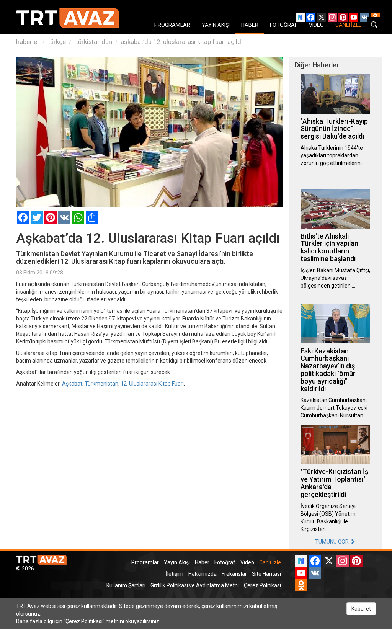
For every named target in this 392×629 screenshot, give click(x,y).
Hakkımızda (202, 574)
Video (247, 562)
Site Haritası (266, 574)
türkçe (57, 42)
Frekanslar (234, 574)
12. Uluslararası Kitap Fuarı (152, 384)
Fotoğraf (224, 562)
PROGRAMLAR (172, 25)
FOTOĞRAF (283, 25)
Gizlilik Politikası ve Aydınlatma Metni (194, 585)
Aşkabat (72, 384)
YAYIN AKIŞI (216, 25)
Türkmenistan (101, 384)
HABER (249, 25)
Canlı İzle (270, 562)
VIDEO (316, 25)
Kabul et (361, 609)
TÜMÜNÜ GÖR (332, 542)
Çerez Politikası (262, 585)
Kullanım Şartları (125, 585)
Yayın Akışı (177, 562)
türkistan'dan (93, 42)
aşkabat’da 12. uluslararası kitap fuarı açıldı (182, 42)
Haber (202, 562)
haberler (27, 42)
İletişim (174, 574)
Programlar (145, 562)
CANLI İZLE (348, 25)
